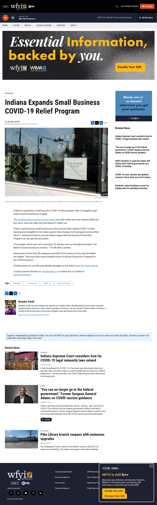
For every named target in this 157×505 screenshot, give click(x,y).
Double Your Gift (114, 490)
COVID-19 (47, 283)
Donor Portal (60, 483)
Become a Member (62, 477)
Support (61, 25)
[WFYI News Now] (133, 106)
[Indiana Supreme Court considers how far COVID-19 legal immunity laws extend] (21, 361)
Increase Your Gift (114, 495)
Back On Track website (87, 265)
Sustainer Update (130, 6)
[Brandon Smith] (10, 307)
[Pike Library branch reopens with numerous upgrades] (21, 439)
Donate (148, 6)
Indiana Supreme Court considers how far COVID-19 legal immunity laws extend (133, 137)
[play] (5, 17)
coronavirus (32, 283)
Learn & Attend (43, 25)
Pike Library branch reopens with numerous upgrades (72, 436)
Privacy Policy (18, 499)
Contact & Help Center (63, 472)
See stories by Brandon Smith (33, 314)
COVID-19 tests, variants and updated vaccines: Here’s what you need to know (132, 176)
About (74, 25)
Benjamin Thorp (45, 402)
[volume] (13, 18)
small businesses (64, 283)
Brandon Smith (14, 121)
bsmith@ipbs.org (50, 271)
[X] (151, 466)
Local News (44, 431)
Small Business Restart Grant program (36, 219)
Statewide (9, 93)
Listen (16, 25)
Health (42, 386)
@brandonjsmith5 (22, 274)
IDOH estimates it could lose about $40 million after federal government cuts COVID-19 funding (132, 164)
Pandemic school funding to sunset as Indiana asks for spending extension (132, 187)
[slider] (16, 17)
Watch (28, 25)
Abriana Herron (45, 443)
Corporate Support (62, 488)
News (5, 25)
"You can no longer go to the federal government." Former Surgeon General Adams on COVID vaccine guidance (132, 150)
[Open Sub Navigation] (10, 25)
